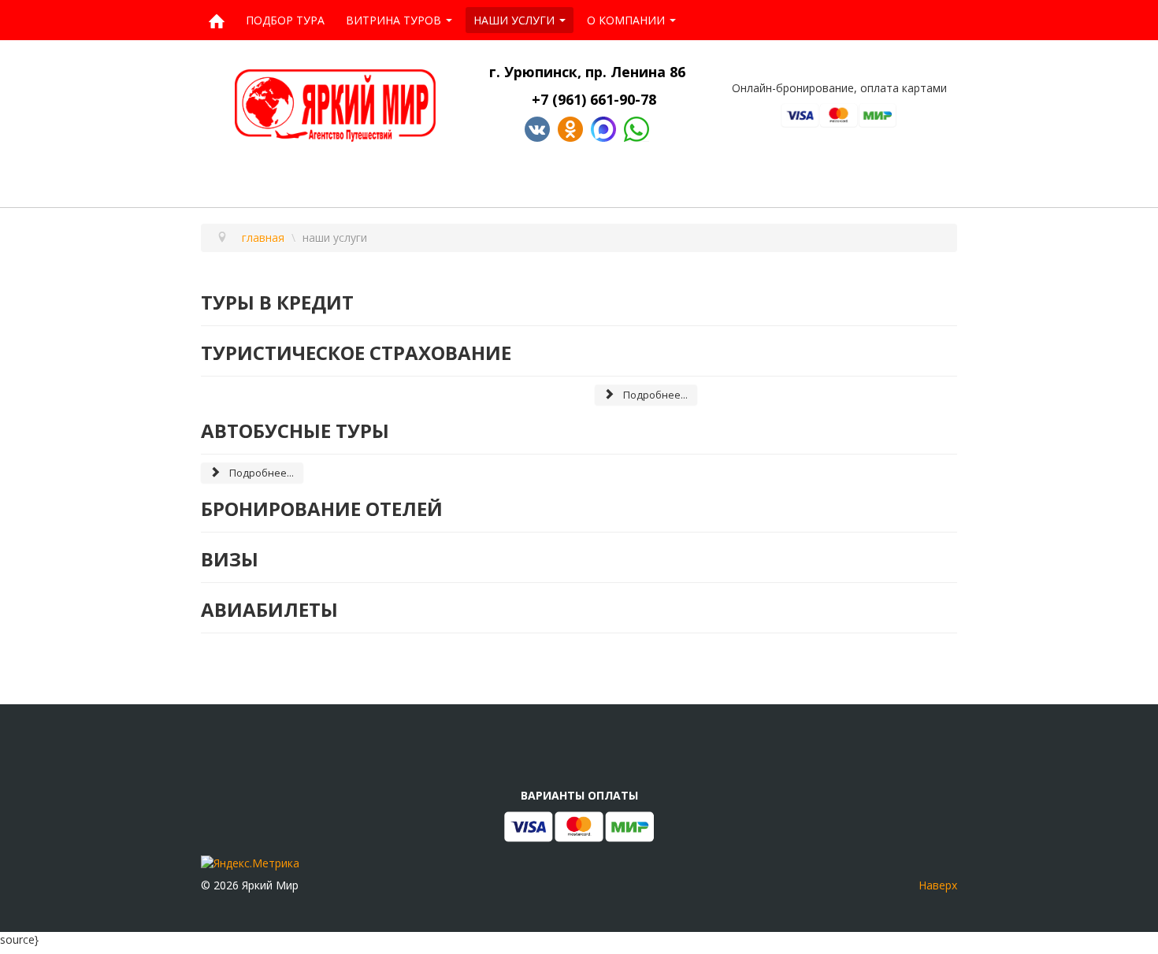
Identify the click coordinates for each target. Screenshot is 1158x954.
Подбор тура (285, 20)
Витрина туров (393, 20)
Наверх (938, 885)
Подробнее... (654, 395)
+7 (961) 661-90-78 (596, 99)
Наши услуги (514, 20)
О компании (626, 20)
